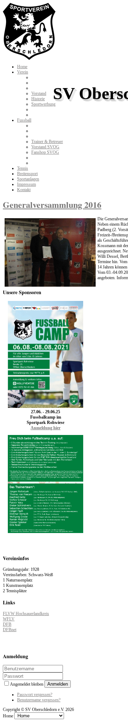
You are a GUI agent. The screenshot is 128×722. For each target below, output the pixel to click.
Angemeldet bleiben (27, 684)
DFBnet (9, 629)
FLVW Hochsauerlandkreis (26, 613)
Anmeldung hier (45, 427)
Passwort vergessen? (34, 694)
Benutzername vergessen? (38, 699)
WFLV (9, 618)
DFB (7, 624)
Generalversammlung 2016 (52, 204)
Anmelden (57, 684)
